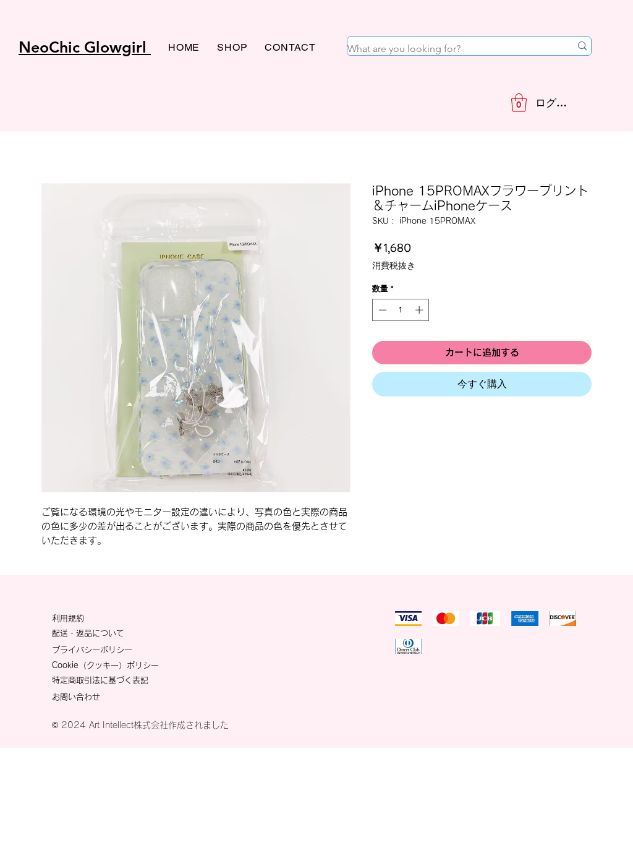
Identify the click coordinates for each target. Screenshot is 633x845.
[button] (519, 102)
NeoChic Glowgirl (85, 47)
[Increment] (420, 309)
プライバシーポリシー (92, 650)
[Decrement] (381, 309)
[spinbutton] (401, 309)
